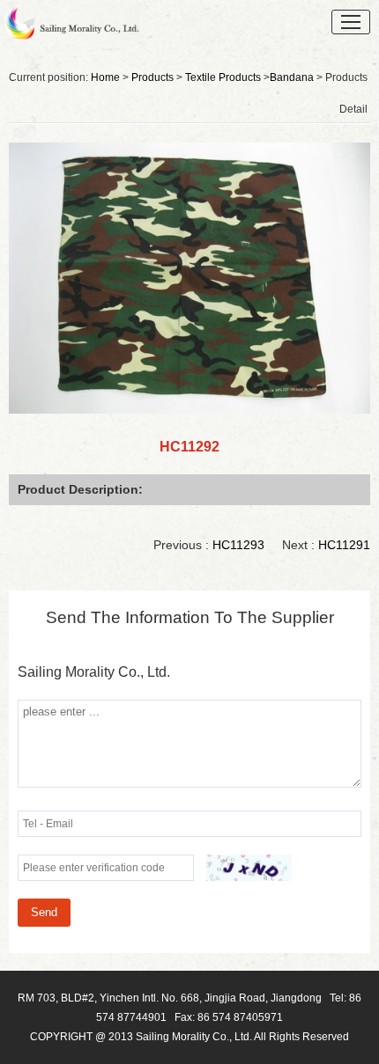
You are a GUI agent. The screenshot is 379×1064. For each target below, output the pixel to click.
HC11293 (238, 545)
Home (105, 77)
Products (152, 77)
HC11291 (344, 545)
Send (44, 912)
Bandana (292, 77)
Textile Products (223, 77)
